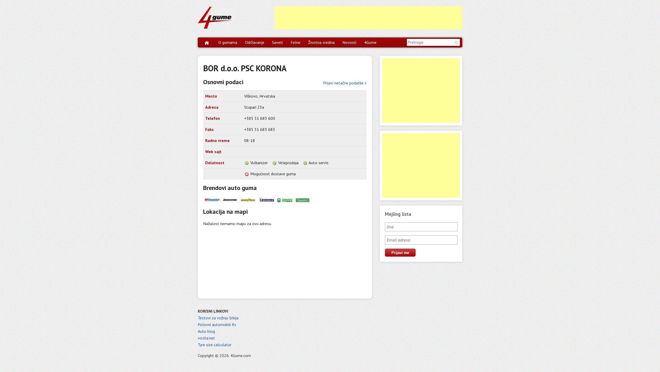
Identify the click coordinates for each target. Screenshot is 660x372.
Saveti (277, 42)
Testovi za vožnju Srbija (218, 317)
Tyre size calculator (215, 344)
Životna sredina (321, 42)
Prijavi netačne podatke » (345, 82)
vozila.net (206, 338)
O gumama (227, 42)
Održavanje (254, 42)
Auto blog (206, 331)
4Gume (370, 42)
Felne (295, 42)
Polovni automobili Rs (217, 324)
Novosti (349, 42)
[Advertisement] (368, 17)
